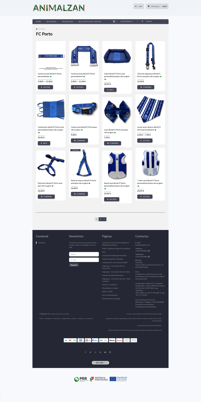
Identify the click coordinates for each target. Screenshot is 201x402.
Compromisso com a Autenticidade (114, 262)
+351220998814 (141, 251)
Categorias (125, 21)
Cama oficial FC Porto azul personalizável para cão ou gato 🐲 (117, 56)
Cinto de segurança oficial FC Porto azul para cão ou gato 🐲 (150, 56)
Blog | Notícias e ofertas (90, 21)
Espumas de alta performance (113, 275)
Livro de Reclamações (110, 295)
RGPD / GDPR (107, 292)
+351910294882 (141, 257)
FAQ (103, 252)
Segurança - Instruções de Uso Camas (116, 272)
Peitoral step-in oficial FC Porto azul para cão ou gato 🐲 (84, 162)
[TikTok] (115, 352)
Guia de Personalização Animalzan (114, 255)
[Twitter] (90, 352)
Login (139, 6)
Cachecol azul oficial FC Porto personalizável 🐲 (84, 56)
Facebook (41, 243)
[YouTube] (105, 352)
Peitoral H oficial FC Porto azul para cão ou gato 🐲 (50, 165)
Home (38, 21)
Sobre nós (81, 318)
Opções (46, 87)
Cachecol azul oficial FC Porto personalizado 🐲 (50, 56)
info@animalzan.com (142, 245)
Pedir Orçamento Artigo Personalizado (116, 248)
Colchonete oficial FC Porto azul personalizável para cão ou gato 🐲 (50, 109)
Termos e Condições (109, 285)
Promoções (67, 21)
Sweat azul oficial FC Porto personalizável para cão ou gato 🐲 (117, 165)
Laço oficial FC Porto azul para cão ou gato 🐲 (117, 112)
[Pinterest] (100, 352)
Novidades (51, 21)
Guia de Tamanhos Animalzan (112, 259)
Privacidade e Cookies (110, 288)
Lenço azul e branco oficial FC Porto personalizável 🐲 (150, 109)
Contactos (89, 318)
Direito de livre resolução (111, 299)
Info (111, 90)
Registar (74, 265)
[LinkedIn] (110, 352)
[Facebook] (85, 352)
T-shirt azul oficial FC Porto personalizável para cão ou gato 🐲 (150, 162)
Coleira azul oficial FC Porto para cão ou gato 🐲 (84, 109)
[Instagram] (95, 352)
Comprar (146, 87)
